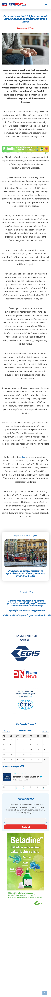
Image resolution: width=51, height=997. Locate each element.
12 (17, 749)
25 (11, 759)
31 (31, 739)
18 (11, 754)
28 (11, 739)
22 (38, 754)
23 (44, 754)
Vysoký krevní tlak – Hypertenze (26, 610)
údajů (23, 457)
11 (11, 749)
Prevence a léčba (25, 28)
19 (17, 754)
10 (4, 749)
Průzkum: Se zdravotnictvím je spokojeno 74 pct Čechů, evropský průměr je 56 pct (25, 573)
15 (38, 749)
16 (44, 749)
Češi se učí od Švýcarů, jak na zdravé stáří (27, 615)
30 (24, 739)
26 (17, 759)
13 (24, 749)
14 (31, 749)
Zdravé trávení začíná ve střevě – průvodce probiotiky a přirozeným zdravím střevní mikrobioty (26, 603)
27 (4, 739)
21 (31, 754)
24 (4, 759)
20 (24, 754)
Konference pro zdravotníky (26, 777)
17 (4, 754)
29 (17, 739)
